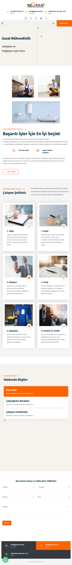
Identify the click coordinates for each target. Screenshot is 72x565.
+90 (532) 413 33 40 (16, 11)
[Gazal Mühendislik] (36, 5)
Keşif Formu (64, 23)
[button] (5, 559)
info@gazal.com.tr (36, 11)
